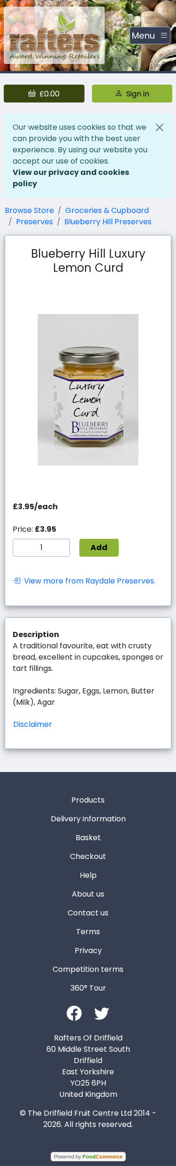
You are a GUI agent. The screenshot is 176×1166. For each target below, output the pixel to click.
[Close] (159, 127)
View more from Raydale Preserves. (87, 580)
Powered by (88, 1156)
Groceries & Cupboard (107, 210)
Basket (88, 837)
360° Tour (88, 988)
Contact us (88, 912)
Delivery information (88, 818)
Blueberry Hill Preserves (108, 221)
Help (88, 875)
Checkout (88, 856)
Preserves (34, 221)
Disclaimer (32, 724)
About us (88, 894)
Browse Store (29, 210)
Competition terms (88, 969)
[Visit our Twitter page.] (101, 1012)
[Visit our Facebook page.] (74, 1012)
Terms (88, 931)
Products (88, 800)
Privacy (88, 950)
